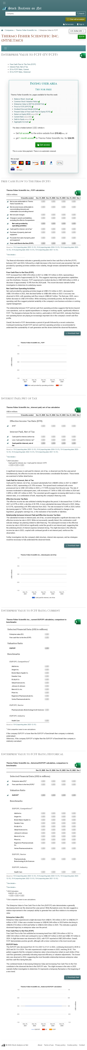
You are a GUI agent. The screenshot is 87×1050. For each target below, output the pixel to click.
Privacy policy (60, 1045)
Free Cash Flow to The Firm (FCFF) (23, 64)
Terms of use (49, 1045)
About (40, 1045)
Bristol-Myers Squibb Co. (20, 673)
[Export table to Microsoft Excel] (78, 192)
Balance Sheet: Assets (22, 99)
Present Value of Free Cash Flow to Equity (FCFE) (32, 112)
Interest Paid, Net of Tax (19, 67)
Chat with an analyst (75, 19)
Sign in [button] (81, 24)
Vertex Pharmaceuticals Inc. (21, 699)
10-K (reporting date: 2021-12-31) (46, 250)
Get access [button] (44, 145)
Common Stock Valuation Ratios (26, 102)
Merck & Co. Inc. (17, 689)
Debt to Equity (23, 119)
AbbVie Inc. (15, 666)
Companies (9, 30)
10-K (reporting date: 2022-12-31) (23, 250)
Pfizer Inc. (15, 693)
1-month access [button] (26, 138)
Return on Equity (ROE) (26, 114)
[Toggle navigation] (4, 3)
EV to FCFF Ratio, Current (19, 69)
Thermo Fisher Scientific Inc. (26, 30)
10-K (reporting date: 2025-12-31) (24, 247)
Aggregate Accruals (21, 122)
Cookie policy (72, 1045)
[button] (7, 201)
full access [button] (24, 133)
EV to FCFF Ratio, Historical (20, 72)
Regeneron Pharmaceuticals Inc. (22, 696)
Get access (69, 24)
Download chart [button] (73, 333)
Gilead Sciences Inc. (18, 683)
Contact (82, 1045)
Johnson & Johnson (18, 686)
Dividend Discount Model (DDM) (26, 109)
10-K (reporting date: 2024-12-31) (48, 247)
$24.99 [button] (81, 37)
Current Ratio (23, 117)
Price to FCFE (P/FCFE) (23, 107)
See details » (11, 255)
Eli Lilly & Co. (16, 679)
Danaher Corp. (16, 676)
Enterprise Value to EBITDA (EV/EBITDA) (29, 104)
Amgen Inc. (15, 670)
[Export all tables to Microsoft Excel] (83, 55)
